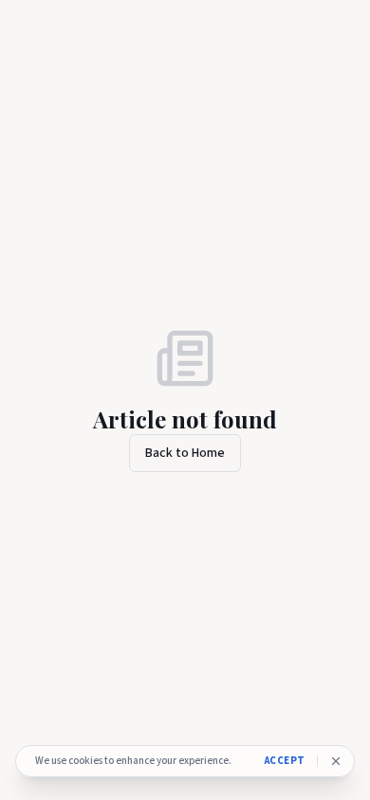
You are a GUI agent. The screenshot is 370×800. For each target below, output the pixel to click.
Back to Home (185, 453)
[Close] (335, 761)
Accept (285, 761)
